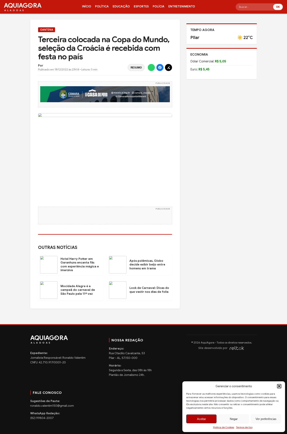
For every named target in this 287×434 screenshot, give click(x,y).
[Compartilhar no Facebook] (159, 67)
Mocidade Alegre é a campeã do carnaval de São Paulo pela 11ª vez (78, 290)
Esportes (141, 6)
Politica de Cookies (223, 427)
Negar (234, 419)
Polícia (158, 6)
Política (102, 6)
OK (278, 6)
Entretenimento (181, 6)
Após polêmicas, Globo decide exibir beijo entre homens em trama (147, 264)
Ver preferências (266, 419)
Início (86, 6)
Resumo (136, 67)
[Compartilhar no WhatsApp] (151, 67)
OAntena (46, 29)
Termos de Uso (244, 427)
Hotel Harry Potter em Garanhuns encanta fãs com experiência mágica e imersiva (80, 264)
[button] (279, 386)
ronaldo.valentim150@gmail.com (52, 405)
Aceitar (201, 419)
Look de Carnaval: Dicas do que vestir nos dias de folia (149, 290)
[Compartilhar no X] (168, 67)
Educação (121, 6)
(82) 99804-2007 (42, 418)
